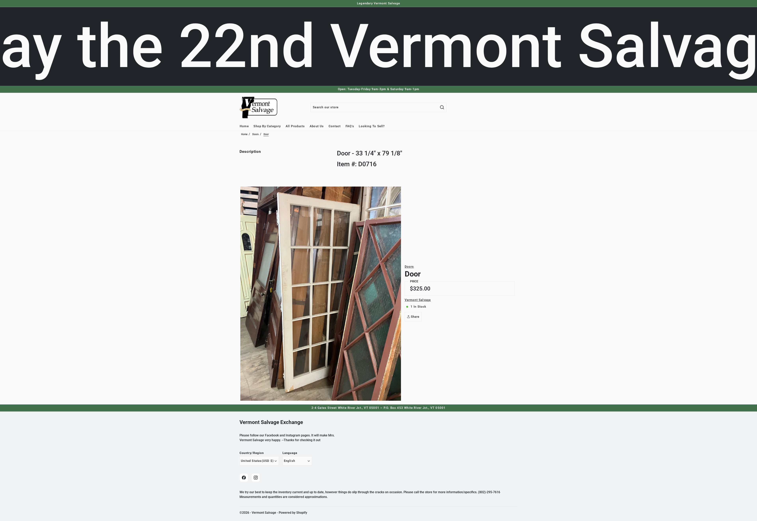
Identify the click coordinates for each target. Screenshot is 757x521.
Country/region (252, 453)
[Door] (320, 294)
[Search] (442, 107)
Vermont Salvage (418, 300)
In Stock (418, 306)
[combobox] (374, 107)
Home (244, 134)
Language (289, 453)
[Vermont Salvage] (259, 107)
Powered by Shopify (293, 512)
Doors (255, 134)
